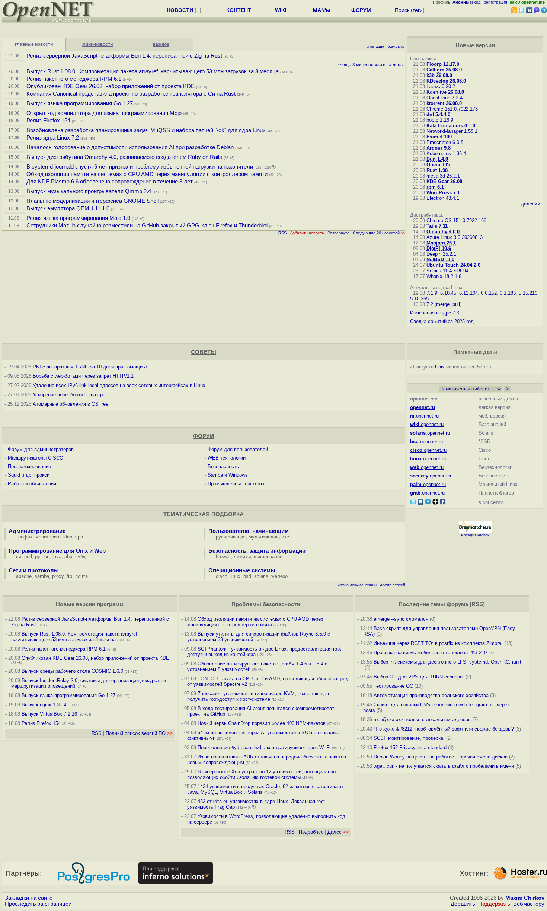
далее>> (531, 204)
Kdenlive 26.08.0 (445, 92)
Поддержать (494, 904)
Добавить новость (307, 233)
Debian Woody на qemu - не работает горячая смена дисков (441, 757)
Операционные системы (241, 570)
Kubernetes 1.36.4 (446, 153)
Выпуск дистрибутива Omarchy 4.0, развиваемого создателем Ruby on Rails (125, 157)
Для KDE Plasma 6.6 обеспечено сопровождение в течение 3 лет (109, 182)
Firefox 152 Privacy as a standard (410, 747)
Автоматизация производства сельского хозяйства (431, 695)
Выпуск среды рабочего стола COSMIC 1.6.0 (73, 671)
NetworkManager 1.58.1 (451, 131)
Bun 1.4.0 (437, 159)
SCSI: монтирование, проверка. (409, 738)
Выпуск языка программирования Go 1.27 (79, 103)
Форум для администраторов (41, 449)
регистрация (495, 2)
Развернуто (338, 233)
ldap (67, 537)
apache (24, 576)
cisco (221, 576)
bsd (247, 576)
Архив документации (357, 585)
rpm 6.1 (435, 187)
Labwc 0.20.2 (440, 86)
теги (418, 10)
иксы (287, 537)
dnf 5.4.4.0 (438, 114)
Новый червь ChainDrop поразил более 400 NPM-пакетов (262, 723)
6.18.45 (448, 293)
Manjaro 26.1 (441, 243)
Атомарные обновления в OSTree (70, 404)
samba (42, 576)
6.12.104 (468, 293)
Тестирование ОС (393, 686)
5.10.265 (419, 298)
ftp (69, 576)
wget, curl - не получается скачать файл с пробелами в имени (444, 766)
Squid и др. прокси (28, 475)
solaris (261, 576)
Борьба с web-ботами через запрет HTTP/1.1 (83, 376)
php (68, 556)
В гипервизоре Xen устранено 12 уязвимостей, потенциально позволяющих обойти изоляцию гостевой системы (261, 774)
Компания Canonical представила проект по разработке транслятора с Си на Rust (131, 94)
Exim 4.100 (439, 137)
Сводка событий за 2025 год (442, 321)
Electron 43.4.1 (442, 198)
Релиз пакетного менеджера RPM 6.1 (73, 79)
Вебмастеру (528, 904)
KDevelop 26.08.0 (446, 81)
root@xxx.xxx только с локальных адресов (422, 719)
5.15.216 (528, 293)
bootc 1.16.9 (439, 120)
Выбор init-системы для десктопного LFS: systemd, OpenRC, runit (447, 662)
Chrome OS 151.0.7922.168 (456, 220)
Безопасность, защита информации (257, 551)
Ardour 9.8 (438, 148)
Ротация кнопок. (475, 535)
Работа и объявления (32, 483)
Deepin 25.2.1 (441, 254)
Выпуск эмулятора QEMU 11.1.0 (67, 208)
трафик (24, 537)
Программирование (29, 466)
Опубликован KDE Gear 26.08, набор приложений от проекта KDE (111, 86)
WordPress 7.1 (443, 192)
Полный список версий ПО (139, 733)
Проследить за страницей (38, 904)
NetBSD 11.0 (440, 259)
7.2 (429, 304)
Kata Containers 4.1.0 (450, 125)
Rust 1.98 (437, 170)
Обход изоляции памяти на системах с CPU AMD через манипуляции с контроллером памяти (147, 174)
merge (443, 304)
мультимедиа (264, 537)
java (56, 556)
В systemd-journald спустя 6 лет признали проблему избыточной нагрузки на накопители (139, 167)
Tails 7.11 (437, 226)
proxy (58, 576)
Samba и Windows (228, 475)
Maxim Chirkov (524, 898)
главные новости (34, 44)
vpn (79, 537)
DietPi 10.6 (438, 248)
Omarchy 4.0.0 (443, 231)
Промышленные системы (236, 483)
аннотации (375, 46)
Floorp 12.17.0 (442, 64)
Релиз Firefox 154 (48, 121)
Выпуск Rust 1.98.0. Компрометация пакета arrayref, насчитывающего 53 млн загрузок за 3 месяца (152, 71)
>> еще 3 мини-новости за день (369, 64)
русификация (231, 537)
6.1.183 (508, 293)
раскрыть (396, 46)
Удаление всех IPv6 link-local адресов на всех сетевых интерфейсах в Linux (119, 385)
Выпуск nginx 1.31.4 (44, 704)
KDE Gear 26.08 (444, 181)
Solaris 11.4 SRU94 (447, 271)
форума (457, 604)
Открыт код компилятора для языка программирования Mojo (104, 113)
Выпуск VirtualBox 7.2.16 (49, 714)
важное (161, 44)
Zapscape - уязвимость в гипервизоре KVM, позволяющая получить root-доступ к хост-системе (258, 696)
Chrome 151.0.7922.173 (452, 109)
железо (279, 576)
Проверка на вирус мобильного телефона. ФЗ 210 (430, 652)
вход (475, 2)
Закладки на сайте (28, 898)
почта (81, 576)
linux (235, 576)
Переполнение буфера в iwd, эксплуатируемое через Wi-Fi (264, 747)
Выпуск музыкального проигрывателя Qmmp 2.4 (89, 191)
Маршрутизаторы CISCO (35, 458)
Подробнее (311, 832)
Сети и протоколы (34, 570)
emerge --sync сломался (401, 619)
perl (28, 556)
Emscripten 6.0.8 (444, 142)
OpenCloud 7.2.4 (444, 97)
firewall (223, 556)
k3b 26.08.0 (439, 75)
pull (456, 304)
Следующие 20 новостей (379, 233)
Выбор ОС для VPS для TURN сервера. (419, 677)
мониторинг (47, 537)
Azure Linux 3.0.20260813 (454, 237)
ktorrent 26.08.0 (444, 103)
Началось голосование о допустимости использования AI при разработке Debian (130, 147)
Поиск (402, 10)
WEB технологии (227, 458)
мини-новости (97, 44)
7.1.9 (431, 293)
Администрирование (37, 531)
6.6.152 (489, 293)
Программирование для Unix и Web (57, 551)
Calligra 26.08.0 (444, 70)
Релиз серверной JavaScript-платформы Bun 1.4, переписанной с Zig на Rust (124, 56)
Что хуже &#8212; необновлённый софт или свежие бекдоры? (444, 729)
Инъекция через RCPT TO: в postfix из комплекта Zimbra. (438, 643)
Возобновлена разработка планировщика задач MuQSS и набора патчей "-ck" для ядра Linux (146, 130)
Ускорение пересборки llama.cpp (69, 394)
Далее (338, 832)
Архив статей (392, 585)
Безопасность (223, 466)
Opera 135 (438, 164)
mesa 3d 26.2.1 (443, 176)
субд (80, 556)
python (42, 556)
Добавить (463, 904)
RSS (97, 733)
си (18, 556)
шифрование (268, 556)
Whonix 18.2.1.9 (443, 276)
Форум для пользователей (238, 449)
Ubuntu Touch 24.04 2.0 (453, 265)
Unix (440, 367)
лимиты (242, 556)
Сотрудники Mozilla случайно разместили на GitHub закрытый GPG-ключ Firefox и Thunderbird (147, 225)
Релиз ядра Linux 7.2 (52, 138)
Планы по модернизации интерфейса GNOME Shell (92, 201)
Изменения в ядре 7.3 (434, 313)
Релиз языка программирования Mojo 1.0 (78, 218)
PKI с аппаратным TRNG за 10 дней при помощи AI (91, 367)
